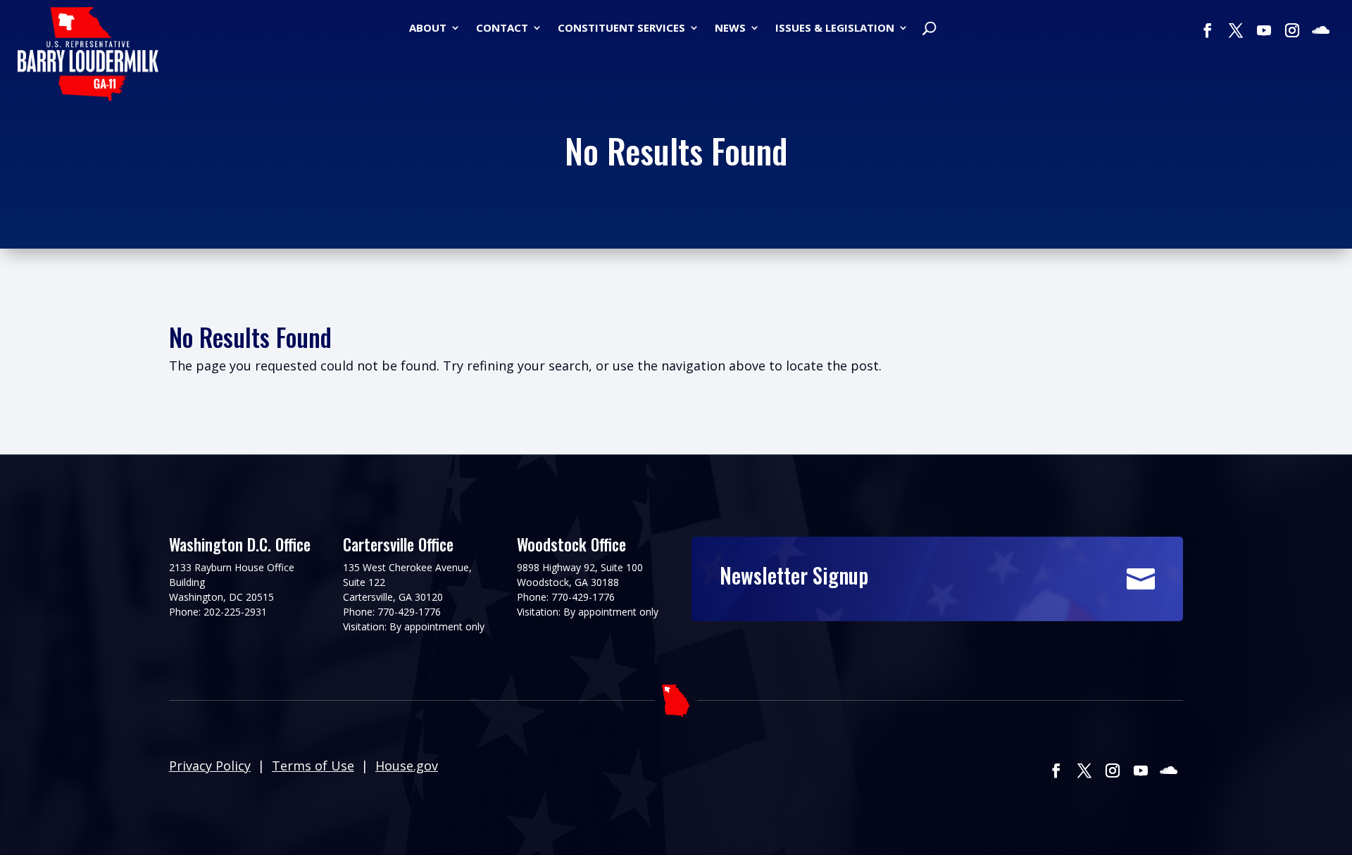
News (730, 29)
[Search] (929, 30)
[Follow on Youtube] (1264, 30)
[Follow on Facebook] (1208, 30)
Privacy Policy (210, 765)
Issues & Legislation (834, 29)
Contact (502, 29)
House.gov (406, 765)
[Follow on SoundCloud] (1320, 30)
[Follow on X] (1236, 30)
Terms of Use (313, 765)
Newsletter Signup (794, 575)
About (427, 29)
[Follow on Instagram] (1292, 30)
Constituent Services (621, 29)
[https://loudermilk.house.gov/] (88, 56)
